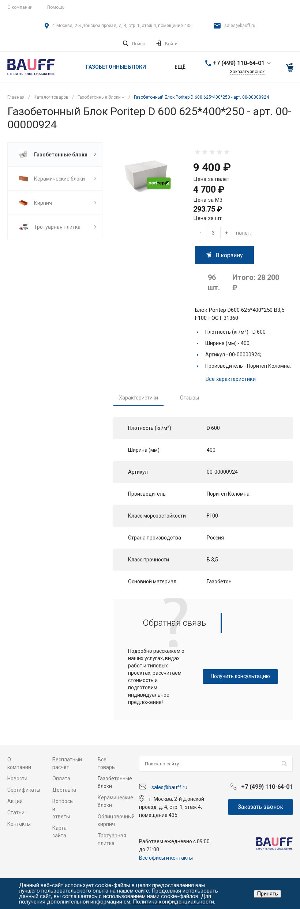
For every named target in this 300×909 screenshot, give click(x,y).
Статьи (16, 812)
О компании (20, 7)
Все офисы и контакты (166, 858)
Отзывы (189, 398)
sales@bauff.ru (239, 25)
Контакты (19, 824)
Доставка (64, 790)
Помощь (55, 7)
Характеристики (138, 398)
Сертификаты (23, 790)
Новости (17, 778)
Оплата (61, 778)
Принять (267, 893)
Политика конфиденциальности (173, 901)
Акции (15, 801)
